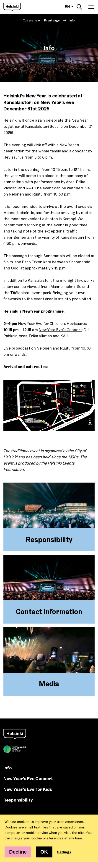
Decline (18, 852)
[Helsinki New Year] (12, 7)
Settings (64, 852)
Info (7, 768)
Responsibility (18, 800)
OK (44, 852)
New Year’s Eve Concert (28, 778)
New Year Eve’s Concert (60, 329)
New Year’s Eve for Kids (27, 789)
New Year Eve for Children (41, 323)
